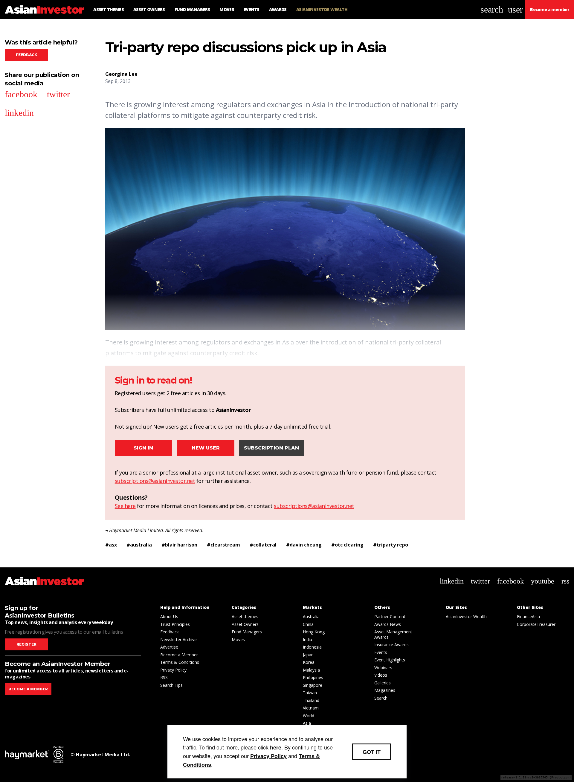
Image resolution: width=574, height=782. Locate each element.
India (307, 639)
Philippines (313, 677)
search (491, 9)
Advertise (169, 647)
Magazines (384, 690)
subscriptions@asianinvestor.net (155, 480)
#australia (139, 544)
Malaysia (311, 670)
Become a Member (179, 655)
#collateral (263, 544)
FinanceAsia (528, 616)
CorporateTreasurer (536, 624)
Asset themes (245, 616)
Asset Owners (245, 624)
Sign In (143, 448)
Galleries (382, 683)
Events (380, 652)
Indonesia (312, 647)
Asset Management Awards (393, 634)
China (308, 624)
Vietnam (311, 708)
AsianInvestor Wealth (466, 616)
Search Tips (171, 685)
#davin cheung (304, 544)
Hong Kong (314, 632)
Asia (307, 723)
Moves (238, 639)
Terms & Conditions (179, 662)
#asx (111, 544)
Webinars (383, 667)
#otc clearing (347, 544)
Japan (308, 655)
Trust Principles (175, 624)
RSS (164, 677)
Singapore (312, 685)
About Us (169, 616)
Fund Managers (247, 632)
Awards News (387, 624)
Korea (309, 662)
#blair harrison (179, 544)
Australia (311, 616)
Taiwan (310, 692)
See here (125, 505)
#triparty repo (390, 544)
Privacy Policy (173, 670)
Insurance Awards (391, 644)
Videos (380, 675)
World (308, 715)
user (515, 9)
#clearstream (223, 544)
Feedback (26, 55)
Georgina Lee (121, 74)
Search (380, 698)
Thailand (311, 700)
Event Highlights (389, 660)
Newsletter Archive (178, 639)
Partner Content (389, 616)
